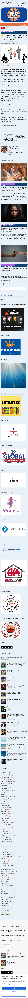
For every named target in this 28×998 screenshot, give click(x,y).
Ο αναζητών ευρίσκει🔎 (7, 869)
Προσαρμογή (14, 991)
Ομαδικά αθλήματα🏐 (7, 777)
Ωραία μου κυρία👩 (5, 914)
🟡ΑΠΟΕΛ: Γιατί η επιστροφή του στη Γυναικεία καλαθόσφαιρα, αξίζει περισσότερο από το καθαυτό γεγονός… (16, 693)
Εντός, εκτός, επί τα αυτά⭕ (8, 854)
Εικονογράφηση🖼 (5, 837)
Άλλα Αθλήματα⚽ (5, 774)
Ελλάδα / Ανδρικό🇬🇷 (7, 850)
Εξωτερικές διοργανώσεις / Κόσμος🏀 (10, 856)
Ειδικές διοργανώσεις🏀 (7, 828)
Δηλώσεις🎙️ (5, 785)
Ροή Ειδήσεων (24, 3)
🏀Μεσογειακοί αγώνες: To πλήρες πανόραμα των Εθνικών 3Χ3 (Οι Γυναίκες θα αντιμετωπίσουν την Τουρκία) (16, 753)
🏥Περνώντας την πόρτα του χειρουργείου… (13, 700)
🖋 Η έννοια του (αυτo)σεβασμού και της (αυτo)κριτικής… (14, 269)
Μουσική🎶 (5, 887)
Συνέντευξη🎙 (4, 893)
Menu (24, 24)
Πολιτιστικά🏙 (4, 881)
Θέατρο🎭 (4, 883)
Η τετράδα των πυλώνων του (7, 3)
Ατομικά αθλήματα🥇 (7, 776)
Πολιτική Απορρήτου (12, 984)
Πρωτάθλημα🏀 (6, 818)
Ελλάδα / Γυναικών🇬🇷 (7, 852)
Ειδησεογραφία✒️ (6, 787)
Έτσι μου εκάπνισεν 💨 (7, 867)
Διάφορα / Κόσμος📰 (6, 809)
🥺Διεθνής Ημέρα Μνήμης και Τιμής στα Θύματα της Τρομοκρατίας (16, 738)
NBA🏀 (3, 862)
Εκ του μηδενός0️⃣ (6, 839)
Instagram (19, 5)
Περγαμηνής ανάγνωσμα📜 (8, 873)
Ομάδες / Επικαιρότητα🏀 (8, 781)
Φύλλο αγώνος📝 (6, 879)
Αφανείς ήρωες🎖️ (5, 794)
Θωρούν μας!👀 (6, 805)
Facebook (6, 5)
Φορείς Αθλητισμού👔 (6, 899)
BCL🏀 (3, 858)
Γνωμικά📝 (4, 792)
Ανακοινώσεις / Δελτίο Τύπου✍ (9, 779)
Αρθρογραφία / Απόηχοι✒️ (7, 783)
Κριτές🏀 (4, 907)
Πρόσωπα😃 (4, 891)
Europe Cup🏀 (5, 860)
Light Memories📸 (5, 772)
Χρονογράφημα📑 (5, 910)
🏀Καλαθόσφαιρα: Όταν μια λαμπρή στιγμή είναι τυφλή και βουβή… (15, 685)
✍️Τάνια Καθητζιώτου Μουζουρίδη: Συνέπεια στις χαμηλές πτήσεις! (15, 723)
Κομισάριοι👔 (5, 905)
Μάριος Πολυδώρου (9, 41)
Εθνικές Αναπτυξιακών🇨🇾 (8, 822)
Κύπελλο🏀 (4, 815)
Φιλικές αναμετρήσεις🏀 (8, 835)
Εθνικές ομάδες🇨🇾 (6, 820)
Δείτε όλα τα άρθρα (13, 148)
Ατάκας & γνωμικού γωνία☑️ (8, 790)
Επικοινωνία (16, 2)
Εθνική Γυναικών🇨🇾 (7, 826)
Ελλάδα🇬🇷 (3, 849)
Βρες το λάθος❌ (5, 798)
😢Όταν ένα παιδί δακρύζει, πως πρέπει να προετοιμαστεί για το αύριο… (14, 228)
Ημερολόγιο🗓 (5, 877)
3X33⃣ (3, 829)
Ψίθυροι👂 (3, 912)
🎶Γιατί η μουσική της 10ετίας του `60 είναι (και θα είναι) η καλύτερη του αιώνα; (17, 730)
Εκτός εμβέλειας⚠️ (7, 843)
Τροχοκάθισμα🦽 (6, 833)
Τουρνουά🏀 (5, 831)
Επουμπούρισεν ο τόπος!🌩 (8, 865)
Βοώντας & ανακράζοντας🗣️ (7, 31)
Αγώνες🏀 (4, 875)
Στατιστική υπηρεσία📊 (8, 908)
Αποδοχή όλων (14, 988)
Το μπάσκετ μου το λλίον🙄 (8, 896)
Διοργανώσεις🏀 (5, 811)
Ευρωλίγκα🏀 (5, 863)
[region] (14, 986)
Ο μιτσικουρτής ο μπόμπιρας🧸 (9, 871)
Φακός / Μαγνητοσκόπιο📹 (8, 897)
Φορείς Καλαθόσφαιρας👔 (7, 901)
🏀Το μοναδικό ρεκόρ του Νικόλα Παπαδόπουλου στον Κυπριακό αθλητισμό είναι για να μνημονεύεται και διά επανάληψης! (17, 716)
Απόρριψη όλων (14, 995)
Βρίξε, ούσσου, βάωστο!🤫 (7, 799)
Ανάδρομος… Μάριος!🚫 (8, 841)
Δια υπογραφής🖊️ (5, 803)
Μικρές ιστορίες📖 (6, 844)
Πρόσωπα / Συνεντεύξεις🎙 (7, 889)
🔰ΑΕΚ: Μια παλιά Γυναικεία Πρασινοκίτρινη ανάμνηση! (13, 671)
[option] (17, 28)
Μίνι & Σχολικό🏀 (6, 816)
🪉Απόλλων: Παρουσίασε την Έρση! (15, 759)
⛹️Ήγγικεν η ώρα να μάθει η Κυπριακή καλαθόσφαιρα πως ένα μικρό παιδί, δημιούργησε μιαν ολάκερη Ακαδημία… (16, 664)
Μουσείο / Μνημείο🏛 (7, 885)
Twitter (15, 5)
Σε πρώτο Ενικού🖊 (6, 807)
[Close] (26, 975)
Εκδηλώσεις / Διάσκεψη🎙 (7, 846)
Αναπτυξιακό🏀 (6, 813)
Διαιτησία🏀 (5, 903)
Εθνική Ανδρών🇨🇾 (6, 824)
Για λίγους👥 (4, 801)
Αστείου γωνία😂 (5, 788)
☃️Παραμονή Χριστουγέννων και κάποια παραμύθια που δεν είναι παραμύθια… (14, 188)
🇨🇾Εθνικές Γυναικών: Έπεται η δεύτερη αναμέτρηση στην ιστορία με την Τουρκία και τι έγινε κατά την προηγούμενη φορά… (16, 746)
